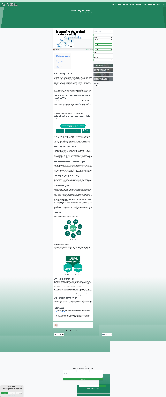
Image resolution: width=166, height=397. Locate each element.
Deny (12, 393)
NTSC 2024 (96, 49)
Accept (5, 393)
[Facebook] (94, 86)
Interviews (95, 37)
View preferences (19, 393)
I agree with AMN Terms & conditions (93, 388)
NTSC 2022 (96, 44)
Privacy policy (13, 395)
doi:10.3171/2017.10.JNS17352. (60, 311)
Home (75, 12)
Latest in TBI (95, 52)
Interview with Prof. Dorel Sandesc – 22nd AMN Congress (90, 355)
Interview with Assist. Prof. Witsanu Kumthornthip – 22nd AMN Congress (105, 355)
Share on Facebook (70, 330)
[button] (21, 386)
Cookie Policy (9, 395)
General (78, 12)
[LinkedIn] (96, 86)
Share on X (77, 330)
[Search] (111, 31)
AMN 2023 (96, 39)
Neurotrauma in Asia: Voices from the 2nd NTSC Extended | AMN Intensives (75, 355)
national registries (79, 103)
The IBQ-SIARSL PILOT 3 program (59, 355)
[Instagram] (99, 86)
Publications (96, 57)
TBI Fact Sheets (96, 59)
